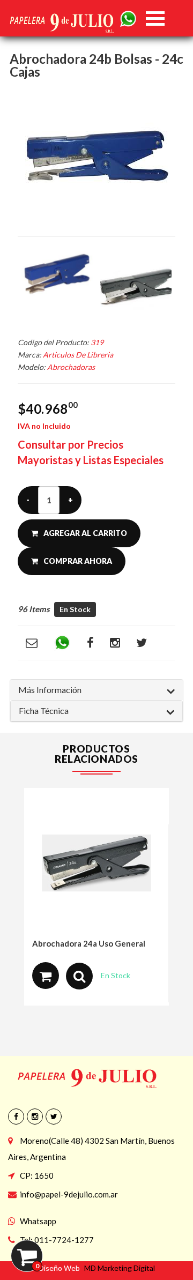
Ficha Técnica (44, 710)
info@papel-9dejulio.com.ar (69, 1194)
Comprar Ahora (77, 560)
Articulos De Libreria (78, 354)
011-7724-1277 (64, 1240)
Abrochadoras (71, 366)
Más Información (49, 689)
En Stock (75, 609)
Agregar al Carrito (85, 533)
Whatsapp (38, 1221)
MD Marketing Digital (119, 1267)
